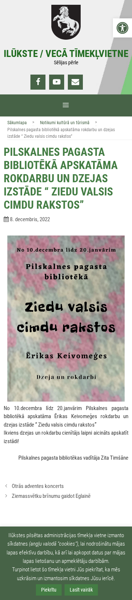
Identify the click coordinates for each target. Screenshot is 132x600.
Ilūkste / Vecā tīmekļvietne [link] (66, 54)
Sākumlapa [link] (17, 122)
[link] (122, 27)
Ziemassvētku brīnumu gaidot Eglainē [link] (51, 496)
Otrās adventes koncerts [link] (38, 486)
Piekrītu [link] (48, 590)
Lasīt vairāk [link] (81, 590)
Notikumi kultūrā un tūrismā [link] (64, 122)
